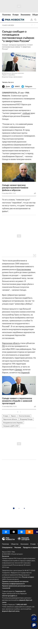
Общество (14, 544)
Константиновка (24, 416)
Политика (5, 544)
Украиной (25, 372)
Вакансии (5, 556)
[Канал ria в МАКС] (6, 532)
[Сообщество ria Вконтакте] (21, 532)
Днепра (18, 369)
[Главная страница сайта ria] (12, 20)
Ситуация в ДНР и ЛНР (11, 426)
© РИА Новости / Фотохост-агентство (13, 73)
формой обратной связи (10, 611)
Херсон (13, 416)
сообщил (26, 113)
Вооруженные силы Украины (13, 422)
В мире (5, 416)
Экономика (24, 544)
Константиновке (24, 269)
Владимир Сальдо (26, 419)
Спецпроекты (7, 547)
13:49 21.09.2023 (8, 25)
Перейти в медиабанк (8, 75)
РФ (3, 346)
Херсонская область (11, 343)
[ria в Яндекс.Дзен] (14, 532)
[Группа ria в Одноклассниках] (29, 532)
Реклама (17, 547)
